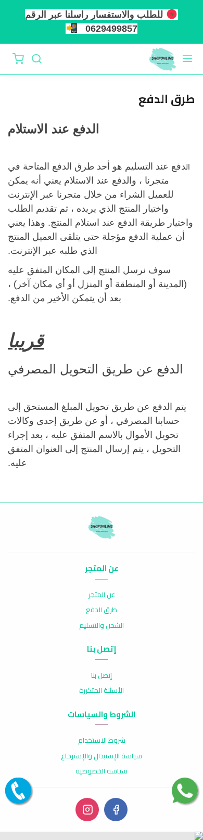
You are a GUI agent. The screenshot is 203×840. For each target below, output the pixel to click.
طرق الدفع (101, 610)
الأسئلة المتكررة (101, 691)
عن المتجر (101, 595)
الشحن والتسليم (101, 626)
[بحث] (36, 59)
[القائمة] (187, 59)
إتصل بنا (101, 675)
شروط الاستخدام (101, 740)
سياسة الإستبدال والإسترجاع (101, 756)
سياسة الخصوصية (101, 771)
